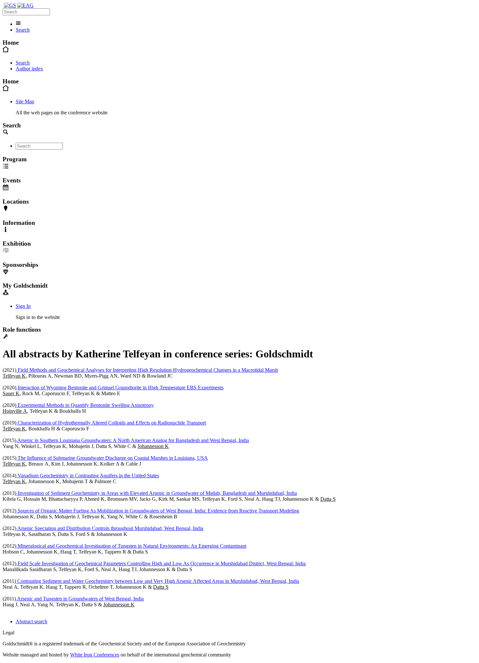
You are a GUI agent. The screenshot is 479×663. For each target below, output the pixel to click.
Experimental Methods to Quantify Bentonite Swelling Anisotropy (85, 405)
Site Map (25, 101)
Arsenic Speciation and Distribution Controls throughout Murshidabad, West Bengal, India (109, 528)
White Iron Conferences (94, 654)
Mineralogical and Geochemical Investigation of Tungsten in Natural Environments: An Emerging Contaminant (131, 546)
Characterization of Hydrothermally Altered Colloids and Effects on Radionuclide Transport (111, 422)
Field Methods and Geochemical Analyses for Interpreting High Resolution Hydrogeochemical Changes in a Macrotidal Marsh (147, 370)
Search (23, 30)
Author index (29, 68)
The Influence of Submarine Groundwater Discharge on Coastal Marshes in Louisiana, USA (112, 458)
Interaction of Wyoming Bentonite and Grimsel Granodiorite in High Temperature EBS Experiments (120, 387)
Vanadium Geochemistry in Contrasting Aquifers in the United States (87, 475)
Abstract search (31, 621)
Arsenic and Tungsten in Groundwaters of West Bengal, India (80, 598)
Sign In (23, 306)
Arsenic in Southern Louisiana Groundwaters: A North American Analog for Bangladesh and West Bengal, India (132, 440)
